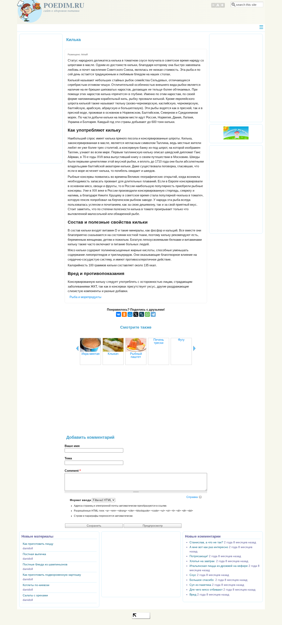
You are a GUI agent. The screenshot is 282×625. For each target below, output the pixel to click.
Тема (68, 458)
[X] (135, 314)
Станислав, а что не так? (206, 542)
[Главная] (29, 21)
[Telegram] (153, 314)
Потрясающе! (199, 556)
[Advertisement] (136, 402)
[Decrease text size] (213, 7)
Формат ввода (81, 500)
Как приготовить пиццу (38, 543)
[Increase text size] (222, 7)
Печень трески (158, 341)
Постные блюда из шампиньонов (45, 564)
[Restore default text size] (218, 7)
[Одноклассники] (124, 314)
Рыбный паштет (136, 355)
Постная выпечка (34, 554)
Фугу (181, 339)
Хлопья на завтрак (202, 561)
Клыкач (113, 353)
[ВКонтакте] (118, 314)
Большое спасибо (202, 579)
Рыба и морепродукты (85, 297)
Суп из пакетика (200, 584)
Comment (73, 470)
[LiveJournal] (141, 314)
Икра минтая (91, 353)
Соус (193, 575)
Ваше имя (72, 446)
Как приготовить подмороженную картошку (52, 574)
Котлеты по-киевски (36, 585)
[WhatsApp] (147, 314)
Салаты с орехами (35, 595)
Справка (192, 497)
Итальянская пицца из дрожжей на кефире (219, 565)
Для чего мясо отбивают (206, 589)
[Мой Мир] (130, 314)
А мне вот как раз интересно (209, 547)
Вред (193, 594)
